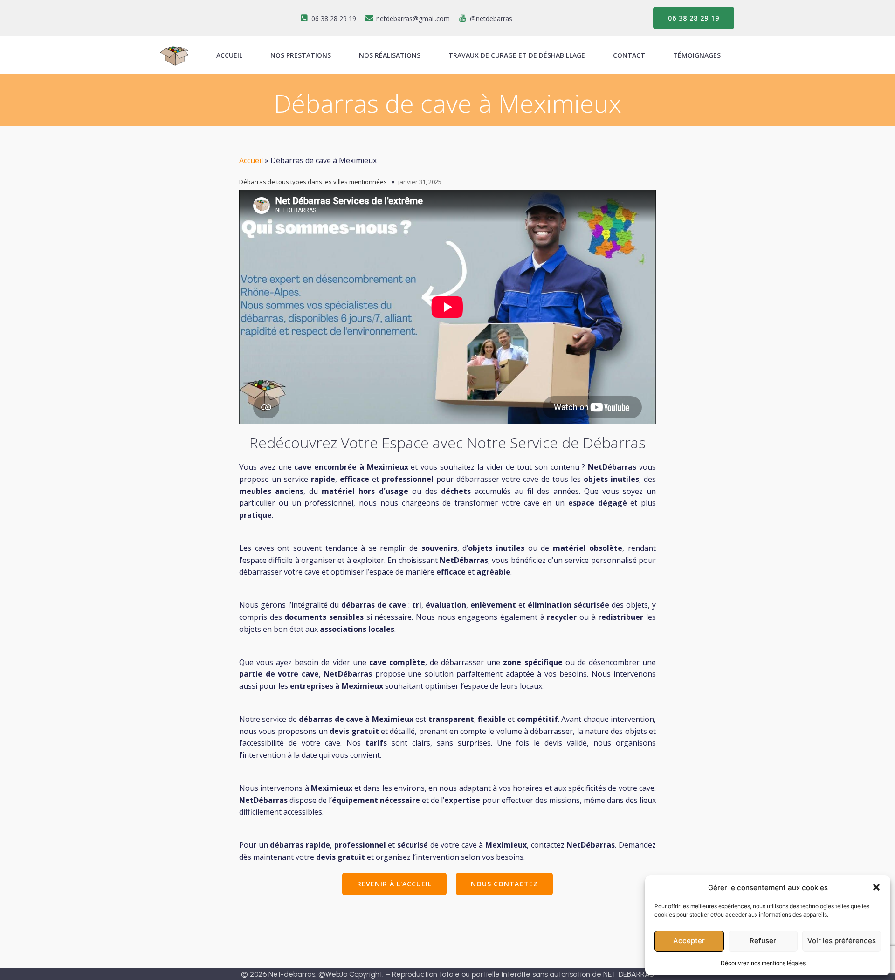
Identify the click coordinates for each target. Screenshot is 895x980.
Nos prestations (300, 55)
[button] (876, 887)
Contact (629, 55)
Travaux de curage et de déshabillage (516, 55)
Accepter (689, 940)
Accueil (251, 160)
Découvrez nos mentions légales (763, 962)
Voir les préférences (841, 940)
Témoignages (697, 55)
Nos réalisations (389, 55)
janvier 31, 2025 (419, 182)
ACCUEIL (229, 55)
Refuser (763, 940)
